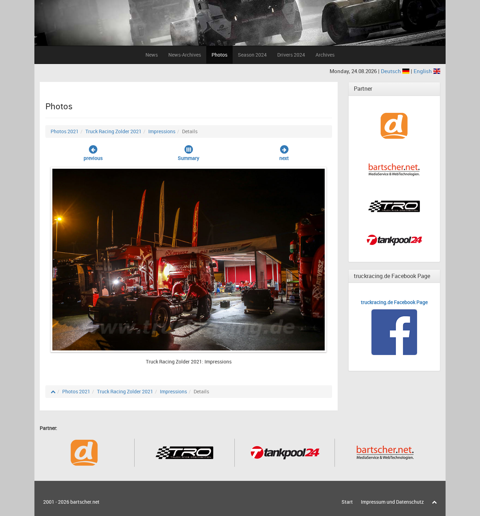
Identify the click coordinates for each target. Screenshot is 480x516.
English (423, 71)
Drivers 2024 (291, 54)
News (151, 54)
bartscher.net (84, 501)
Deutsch (391, 71)
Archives (325, 54)
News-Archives (184, 54)
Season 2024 (252, 54)
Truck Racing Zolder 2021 (113, 131)
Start (347, 501)
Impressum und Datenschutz (392, 501)
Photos (219, 54)
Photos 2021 (65, 131)
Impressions (161, 131)
